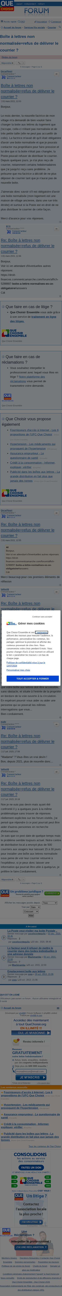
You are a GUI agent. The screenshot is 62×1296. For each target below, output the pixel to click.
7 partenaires (41, 632)
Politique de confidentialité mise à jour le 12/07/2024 (25, 664)
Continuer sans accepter (42, 617)
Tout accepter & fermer (33, 678)
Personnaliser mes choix (18, 670)
